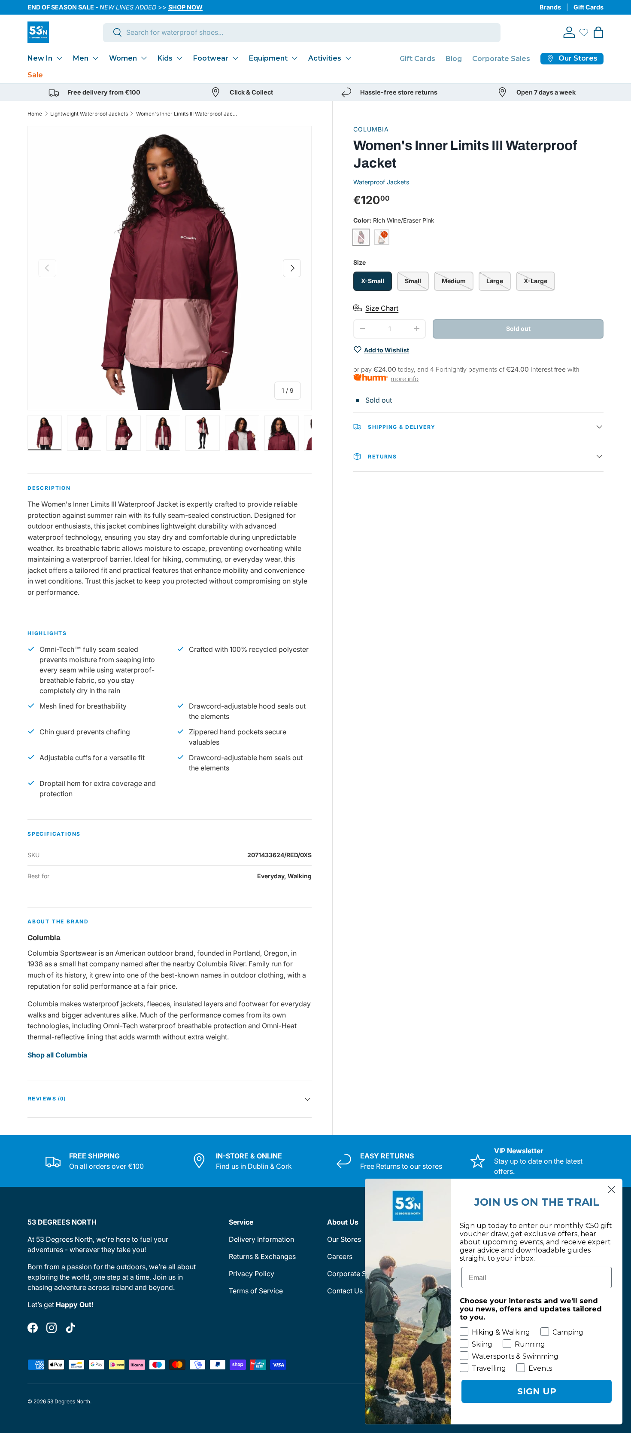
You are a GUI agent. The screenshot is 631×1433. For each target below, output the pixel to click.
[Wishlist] (584, 32)
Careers (339, 1256)
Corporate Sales (501, 59)
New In (39, 58)
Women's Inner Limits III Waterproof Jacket (187, 113)
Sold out (518, 328)
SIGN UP (536, 1391)
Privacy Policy (251, 1273)
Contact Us (345, 1290)
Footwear (210, 58)
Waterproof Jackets (381, 181)
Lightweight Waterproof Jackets (89, 113)
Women (123, 58)
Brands (550, 7)
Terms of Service (256, 1290)
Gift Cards (588, 7)
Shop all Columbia (57, 1055)
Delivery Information (261, 1239)
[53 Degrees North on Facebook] (32, 1327)
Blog (454, 59)
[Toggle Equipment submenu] (294, 58)
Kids (165, 58)
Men (80, 58)
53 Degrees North (68, 1401)
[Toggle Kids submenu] (179, 58)
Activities (324, 58)
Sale (35, 75)
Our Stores (344, 1239)
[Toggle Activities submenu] (348, 58)
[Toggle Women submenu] (144, 58)
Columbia (371, 129)
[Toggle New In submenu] (59, 58)
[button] (598, 32)
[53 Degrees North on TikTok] (70, 1327)
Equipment (268, 58)
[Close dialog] (611, 1189)
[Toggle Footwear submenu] (235, 58)
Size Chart (381, 307)
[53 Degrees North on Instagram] (51, 1327)
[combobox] (302, 32)
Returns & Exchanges (262, 1256)
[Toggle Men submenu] (95, 58)
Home (34, 113)
